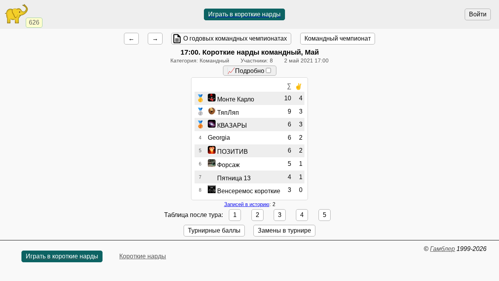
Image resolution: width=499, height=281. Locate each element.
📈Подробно (245, 71)
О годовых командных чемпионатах (235, 38)
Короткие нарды (142, 256)
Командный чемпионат (337, 38)
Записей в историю (246, 204)
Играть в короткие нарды (244, 14)
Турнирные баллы (214, 230)
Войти (478, 14)
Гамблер (442, 248)
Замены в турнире (284, 230)
